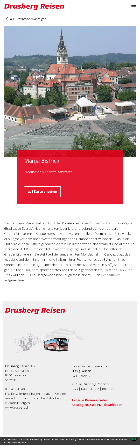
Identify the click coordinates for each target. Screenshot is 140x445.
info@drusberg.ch (17, 403)
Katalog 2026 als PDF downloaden (97, 405)
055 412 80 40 (15, 389)
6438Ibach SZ (82, 376)
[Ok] (134, 439)
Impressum (110, 389)
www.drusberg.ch (17, 407)
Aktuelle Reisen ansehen (90, 400)
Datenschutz (90, 389)
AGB (75, 389)
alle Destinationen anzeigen (28, 19)
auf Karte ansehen (42, 191)
